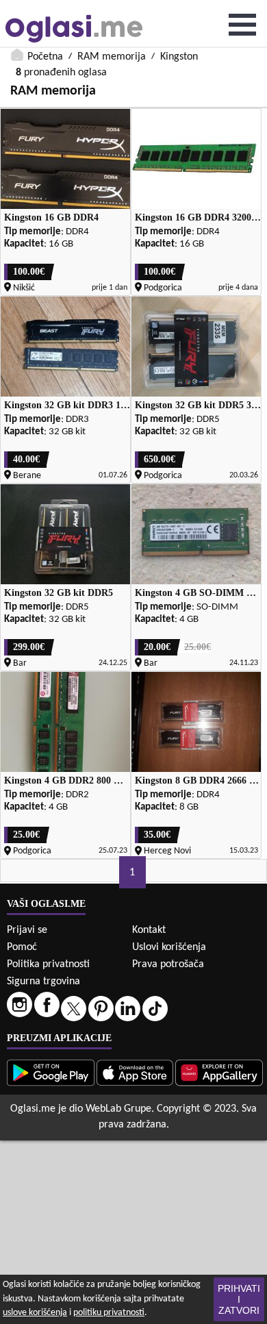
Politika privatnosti (48, 964)
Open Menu (242, 25)
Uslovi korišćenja (169, 947)
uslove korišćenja (35, 1313)
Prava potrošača (168, 964)
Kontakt (149, 930)
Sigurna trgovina (43, 981)
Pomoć (22, 947)
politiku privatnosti (108, 1313)
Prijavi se (27, 930)
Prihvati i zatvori (239, 1299)
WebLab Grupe (118, 1108)
